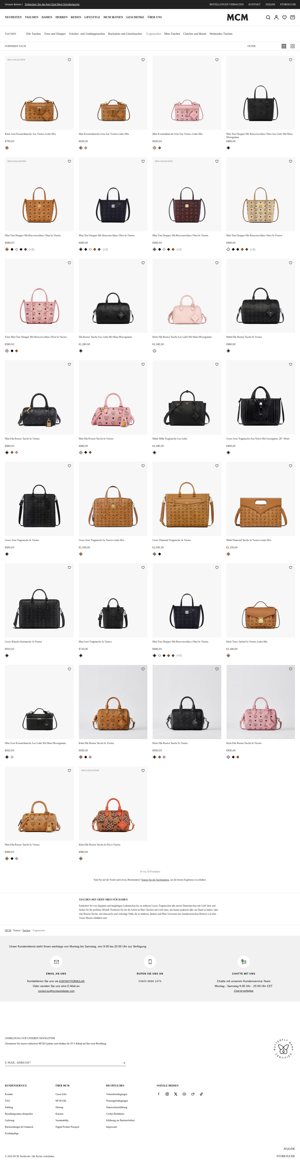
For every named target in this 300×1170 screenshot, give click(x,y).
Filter (252, 46)
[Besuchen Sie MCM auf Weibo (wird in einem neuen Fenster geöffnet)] (193, 1094)
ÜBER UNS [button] (155, 17)
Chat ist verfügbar (243, 990)
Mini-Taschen (172, 33)
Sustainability (62, 1120)
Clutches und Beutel (194, 33)
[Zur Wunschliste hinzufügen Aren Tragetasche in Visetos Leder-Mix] (143, 466)
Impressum (111, 1126)
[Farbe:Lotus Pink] (154, 351)
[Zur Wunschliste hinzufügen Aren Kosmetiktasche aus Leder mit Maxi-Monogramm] (69, 669)
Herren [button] (62, 17)
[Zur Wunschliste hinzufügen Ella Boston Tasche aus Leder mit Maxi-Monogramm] (143, 263)
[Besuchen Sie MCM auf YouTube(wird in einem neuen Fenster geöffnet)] (184, 1094)
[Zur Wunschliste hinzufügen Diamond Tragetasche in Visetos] (216, 466)
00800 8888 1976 (150, 981)
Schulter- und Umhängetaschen (87, 33)
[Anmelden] (276, 17)
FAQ (7, 1100)
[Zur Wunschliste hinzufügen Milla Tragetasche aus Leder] (216, 364)
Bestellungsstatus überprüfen (19, 1113)
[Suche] (268, 17)
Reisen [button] (76, 17)
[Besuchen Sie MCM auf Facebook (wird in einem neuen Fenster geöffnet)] (158, 1094)
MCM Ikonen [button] (113, 17)
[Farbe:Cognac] (7, 148)
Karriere (59, 1113)
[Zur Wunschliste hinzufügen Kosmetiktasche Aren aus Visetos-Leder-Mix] (143, 60)
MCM (8, 930)
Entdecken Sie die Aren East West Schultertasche (52, 4)
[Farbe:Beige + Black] (17, 249)
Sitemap (59, 1107)
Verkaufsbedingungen (116, 1094)
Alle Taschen (33, 33)
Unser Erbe (61, 1094)
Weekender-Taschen (221, 33)
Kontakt (254, 4)
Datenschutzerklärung (116, 1107)
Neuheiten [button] (13, 17)
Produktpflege (12, 1133)
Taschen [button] (31, 17)
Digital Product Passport (67, 1126)
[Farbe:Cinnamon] (25, 249)
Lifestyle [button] (92, 17)
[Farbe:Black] (228, 148)
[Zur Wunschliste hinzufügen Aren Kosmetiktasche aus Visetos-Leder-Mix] (69, 60)
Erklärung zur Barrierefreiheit (120, 1120)
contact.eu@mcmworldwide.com (56, 991)
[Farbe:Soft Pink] (86, 148)
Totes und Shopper (55, 33)
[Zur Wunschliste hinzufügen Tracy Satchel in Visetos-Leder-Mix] (290, 567)
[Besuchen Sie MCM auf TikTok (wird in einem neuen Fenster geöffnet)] (201, 1094)
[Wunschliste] (284, 17)
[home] (237, 19)
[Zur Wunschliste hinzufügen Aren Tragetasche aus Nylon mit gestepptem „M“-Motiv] (290, 364)
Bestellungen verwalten (227, 4)
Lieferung (9, 1120)
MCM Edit (61, 1100)
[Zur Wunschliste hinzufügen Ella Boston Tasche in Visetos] (290, 263)
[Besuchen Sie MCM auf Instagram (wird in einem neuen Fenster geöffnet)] (167, 1094)
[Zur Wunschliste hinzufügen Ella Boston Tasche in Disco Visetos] (143, 770)
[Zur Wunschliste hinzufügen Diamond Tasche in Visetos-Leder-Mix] (290, 466)
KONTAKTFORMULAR (72, 981)
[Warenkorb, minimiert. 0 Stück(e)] (292, 17)
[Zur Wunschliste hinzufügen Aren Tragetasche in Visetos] (69, 466)
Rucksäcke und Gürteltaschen (125, 33)
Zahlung (9, 1107)
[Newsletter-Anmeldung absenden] (124, 1063)
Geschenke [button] (135, 17)
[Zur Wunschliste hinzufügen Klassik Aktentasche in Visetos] (69, 567)
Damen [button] (47, 17)
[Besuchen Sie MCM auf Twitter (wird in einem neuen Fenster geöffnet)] (176, 1094)
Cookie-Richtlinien (115, 1113)
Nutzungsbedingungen (117, 1100)
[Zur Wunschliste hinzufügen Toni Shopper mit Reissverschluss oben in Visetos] (69, 161)
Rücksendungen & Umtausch (19, 1126)
